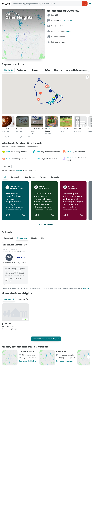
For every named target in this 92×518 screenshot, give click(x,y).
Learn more (19, 170)
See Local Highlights (27, 361)
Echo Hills (61, 351)
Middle (34, 238)
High (43, 238)
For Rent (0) (23, 299)
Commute (55, 177)
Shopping (58, 70)
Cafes (47, 70)
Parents (43, 177)
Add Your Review (46, 224)
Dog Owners (30, 177)
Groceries (36, 70)
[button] (85, 3)
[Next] (89, 70)
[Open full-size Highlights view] (87, 77)
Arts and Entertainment (76, 70)
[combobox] (49, 3)
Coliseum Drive (27, 351)
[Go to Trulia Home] (6, 3)
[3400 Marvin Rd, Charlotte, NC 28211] (15, 312)
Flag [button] (23, 215)
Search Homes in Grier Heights (46, 339)
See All (8, 166)
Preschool (8, 238)
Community (15, 177)
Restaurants (22, 70)
